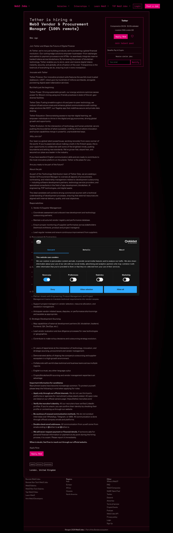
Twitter (109, 494)
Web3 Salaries (31, 486)
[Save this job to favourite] (132, 36)
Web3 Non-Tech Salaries (35, 489)
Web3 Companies (113, 488)
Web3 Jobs (20, 6)
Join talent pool (124, 43)
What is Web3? (112, 481)
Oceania (69, 491)
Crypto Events (112, 507)
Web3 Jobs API (112, 514)
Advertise (110, 501)
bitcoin (39, 464)
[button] (28, 6)
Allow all (120, 289)
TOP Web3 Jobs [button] (120, 6)
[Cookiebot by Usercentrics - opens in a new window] (126, 242)
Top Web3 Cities (32, 492)
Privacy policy (112, 517)
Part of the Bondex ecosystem (97, 530)
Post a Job (152, 6)
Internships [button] (81, 6)
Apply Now (36, 453)
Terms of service (113, 504)
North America (71, 494)
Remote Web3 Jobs (33, 479)
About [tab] (122, 249)
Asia (67, 481)
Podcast (110, 510)
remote (32, 464)
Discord (110, 498)
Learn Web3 (30, 495)
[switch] (73, 280)
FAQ (108, 485)
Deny (53, 289)
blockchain (48, 464)
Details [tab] (86, 249)
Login (138, 6)
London (33, 470)
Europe (69, 485)
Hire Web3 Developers (34, 498)
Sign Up (110, 523)
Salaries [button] (62, 6)
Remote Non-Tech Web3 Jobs (37, 482)
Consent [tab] (51, 249)
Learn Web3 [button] (100, 6)
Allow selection (86, 289)
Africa (68, 488)
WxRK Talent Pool (113, 491)
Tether (125, 21)
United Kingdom (47, 470)
